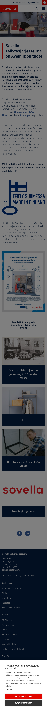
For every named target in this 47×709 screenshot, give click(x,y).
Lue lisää (8, 689)
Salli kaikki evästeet (23, 696)
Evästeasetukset (23, 703)
